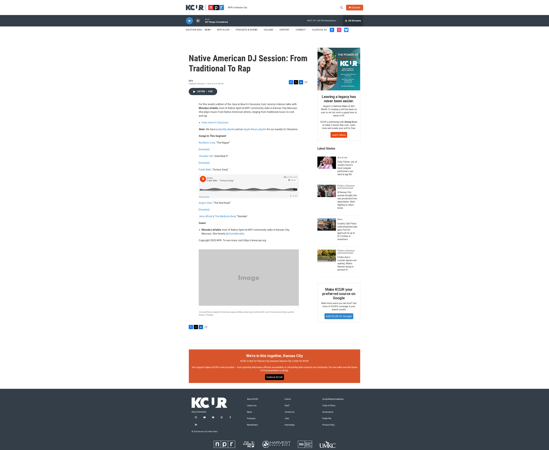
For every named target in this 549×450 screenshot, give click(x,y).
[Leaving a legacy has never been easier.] (339, 69)
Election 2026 (194, 30)
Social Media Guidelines (333, 399)
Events (288, 399)
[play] (189, 20)
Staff (287, 406)
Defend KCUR (274, 377)
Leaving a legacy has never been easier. (339, 99)
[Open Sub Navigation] (213, 30)
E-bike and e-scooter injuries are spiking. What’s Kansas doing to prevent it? (347, 263)
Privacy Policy (328, 425)
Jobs (287, 418)
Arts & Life (223, 30)
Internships (290, 425)
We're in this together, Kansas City (274, 356)
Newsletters (252, 425)
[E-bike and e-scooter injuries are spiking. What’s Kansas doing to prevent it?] (326, 256)
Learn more (339, 135)
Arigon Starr (205, 202)
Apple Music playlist (254, 129)
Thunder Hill (205, 156)
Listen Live (251, 406)
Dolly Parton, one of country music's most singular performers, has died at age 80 (347, 168)
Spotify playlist (226, 129)
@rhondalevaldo (235, 233)
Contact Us (290, 412)
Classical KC (319, 30)
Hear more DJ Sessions (215, 122)
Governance (327, 412)
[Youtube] (204, 149)
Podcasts (251, 418)
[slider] (202, 20)
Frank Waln (205, 169)
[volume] (198, 21)
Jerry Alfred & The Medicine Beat (217, 216)
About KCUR (252, 399)
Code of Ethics (328, 406)
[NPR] (224, 444)
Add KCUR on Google (339, 316)
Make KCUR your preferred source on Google (338, 293)
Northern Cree (207, 142)
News (208, 30)
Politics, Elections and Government (346, 187)
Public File (326, 418)
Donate (355, 7)
